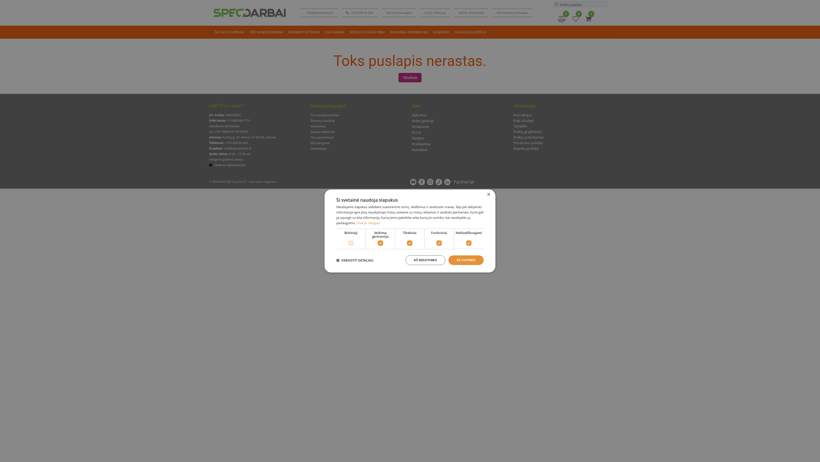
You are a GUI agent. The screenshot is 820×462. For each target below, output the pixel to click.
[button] (354, 260)
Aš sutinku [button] (466, 260)
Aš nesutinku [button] (425, 260)
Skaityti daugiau (368, 223)
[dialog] (410, 231)
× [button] (488, 194)
